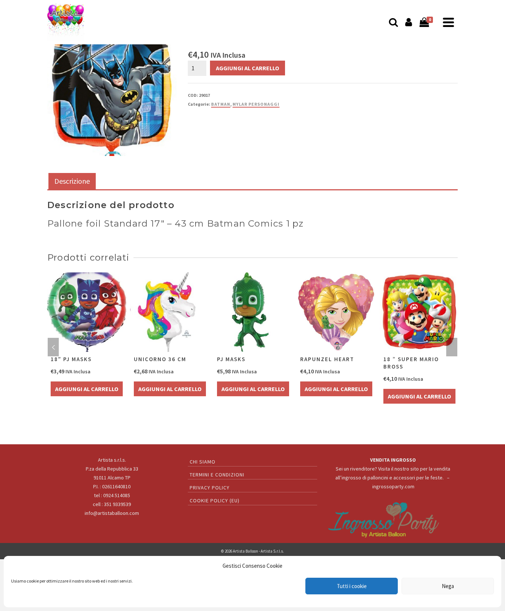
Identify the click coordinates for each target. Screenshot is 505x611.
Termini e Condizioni (217, 474)
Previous (53, 347)
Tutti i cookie (352, 586)
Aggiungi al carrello (247, 68)
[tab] (72, 181)
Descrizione (72, 181)
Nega (448, 586)
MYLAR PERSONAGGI (256, 104)
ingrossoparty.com (393, 486)
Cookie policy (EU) (215, 500)
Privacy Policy (210, 487)
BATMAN (220, 104)
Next (451, 347)
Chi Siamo (203, 461)
